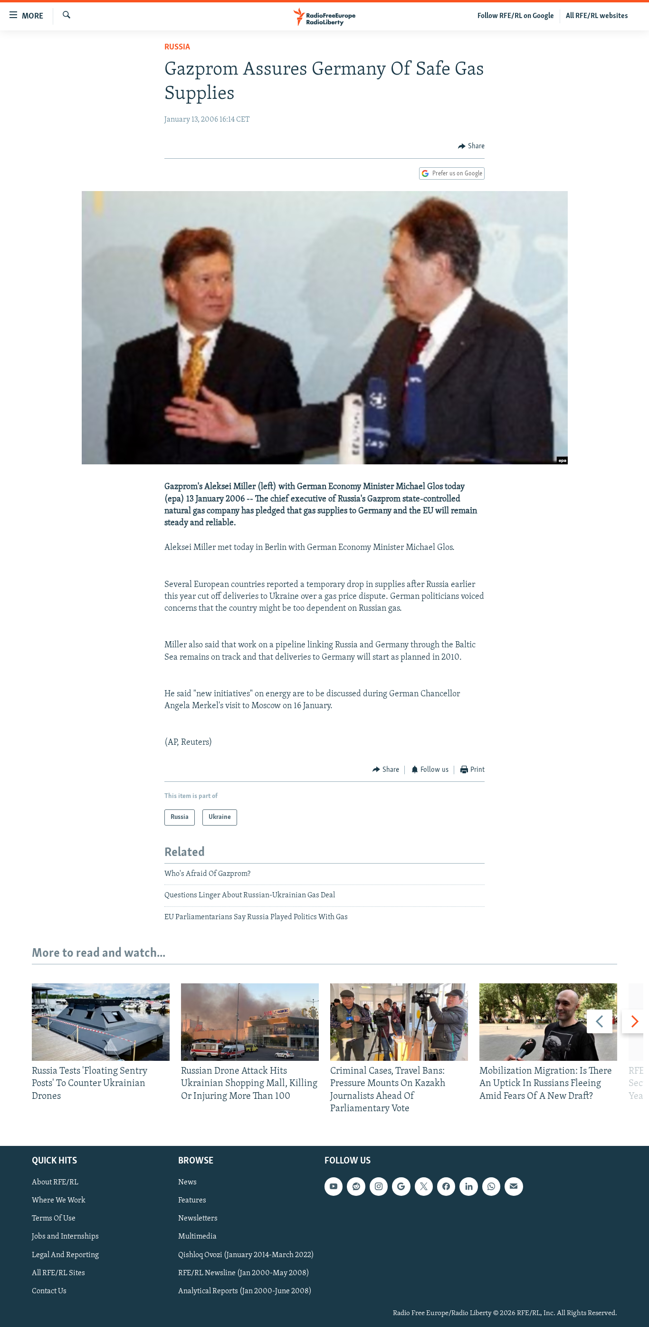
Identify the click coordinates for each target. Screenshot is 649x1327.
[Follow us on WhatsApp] (491, 1186)
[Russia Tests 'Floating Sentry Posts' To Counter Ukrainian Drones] (101, 1022)
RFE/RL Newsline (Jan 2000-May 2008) (243, 1273)
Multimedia (197, 1237)
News (187, 1182)
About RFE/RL (55, 1182)
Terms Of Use (54, 1219)
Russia (177, 47)
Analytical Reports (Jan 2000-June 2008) (245, 1291)
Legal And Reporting (65, 1255)
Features (192, 1201)
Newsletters (198, 1219)
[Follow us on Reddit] (356, 1186)
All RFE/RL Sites (58, 1273)
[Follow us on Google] (401, 1186)
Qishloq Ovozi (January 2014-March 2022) (246, 1255)
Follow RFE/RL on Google (515, 16)
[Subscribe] (514, 1186)
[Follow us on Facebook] (446, 1186)
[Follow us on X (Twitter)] (424, 1186)
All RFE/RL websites (597, 16)
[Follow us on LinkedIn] (468, 1186)
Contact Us (49, 1291)
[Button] (471, 146)
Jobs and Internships (65, 1237)
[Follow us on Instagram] (379, 1186)
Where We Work (59, 1201)
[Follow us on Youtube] (333, 1186)
